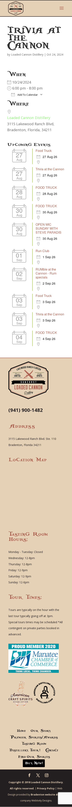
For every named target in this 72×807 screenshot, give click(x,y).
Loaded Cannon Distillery (27, 54)
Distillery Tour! (24, 750)
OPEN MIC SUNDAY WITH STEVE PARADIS (48, 228)
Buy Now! (34, 763)
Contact (51, 750)
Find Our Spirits (34, 757)
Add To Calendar (27, 94)
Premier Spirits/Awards (34, 737)
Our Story (41, 731)
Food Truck (44, 150)
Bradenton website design (47, 794)
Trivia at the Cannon (50, 169)
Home (21, 731)
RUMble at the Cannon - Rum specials (46, 273)
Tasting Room (34, 744)
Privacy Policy (46, 788)
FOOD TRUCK (46, 187)
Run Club (42, 250)
